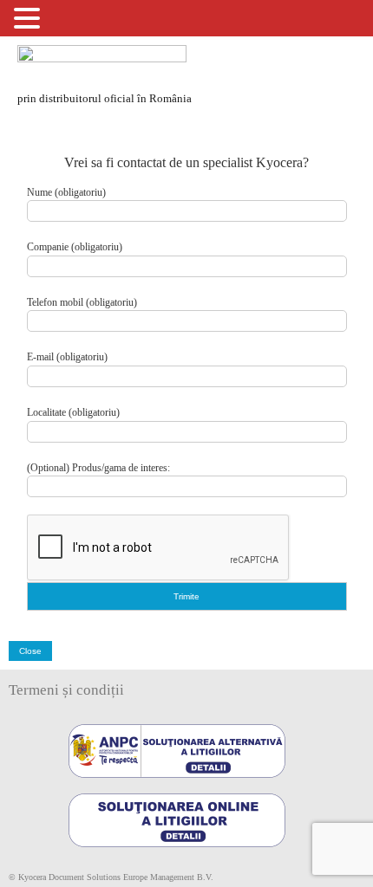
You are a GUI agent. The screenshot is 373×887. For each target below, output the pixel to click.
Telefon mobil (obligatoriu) (82, 302)
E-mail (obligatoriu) (67, 357)
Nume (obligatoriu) (66, 192)
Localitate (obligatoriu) (73, 412)
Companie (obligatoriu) (74, 247)
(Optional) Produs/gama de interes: (98, 468)
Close (30, 651)
